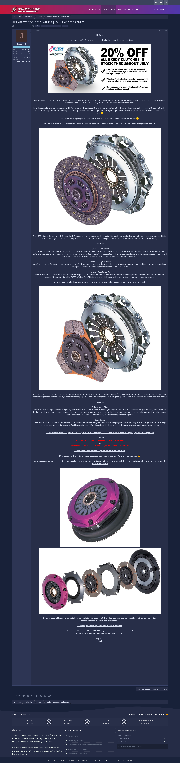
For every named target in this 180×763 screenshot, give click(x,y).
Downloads (143, 9)
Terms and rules (137, 714)
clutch (37, 26)
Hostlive (108, 761)
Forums (109, 9)
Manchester (26, 57)
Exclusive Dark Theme (22, 714)
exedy (44, 26)
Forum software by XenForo (66, 761)
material (57, 26)
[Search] (166, 2)
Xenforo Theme (122, 761)
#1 (166, 31)
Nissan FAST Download (77, 753)
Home (94, 9)
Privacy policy (152, 714)
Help (162, 714)
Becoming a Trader (76, 740)
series (65, 26)
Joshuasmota (146, 720)
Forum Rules (73, 736)
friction (50, 26)
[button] (99, 9)
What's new (125, 9)
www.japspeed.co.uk (23, 61)
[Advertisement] (100, 667)
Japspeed (16, 26)
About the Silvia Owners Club (80, 749)
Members (161, 9)
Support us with (85, 744)
